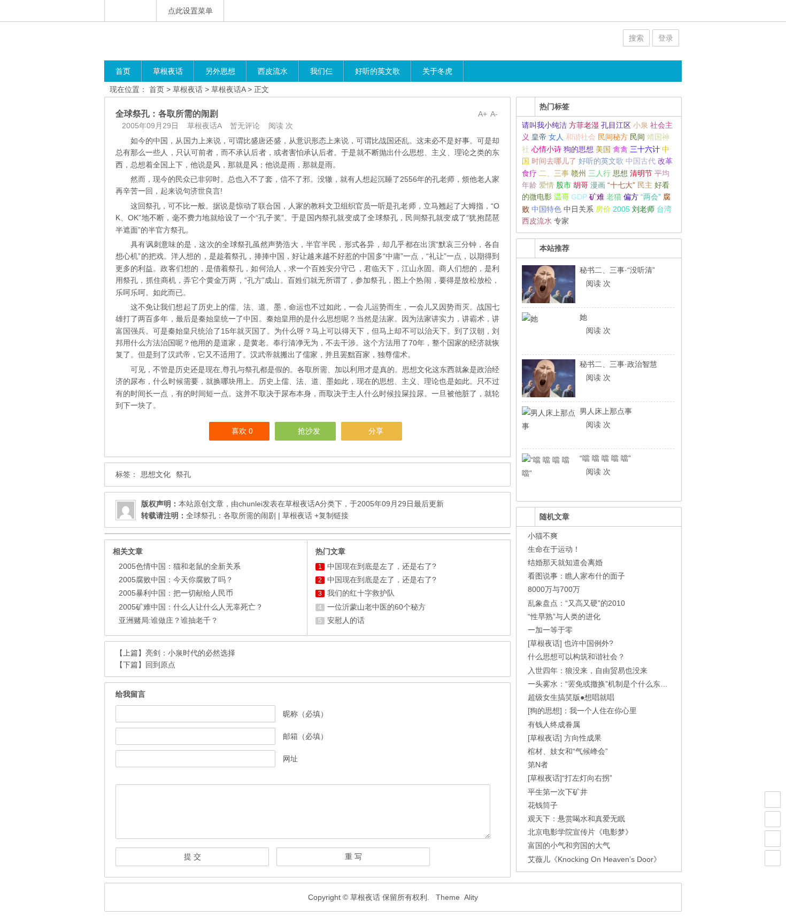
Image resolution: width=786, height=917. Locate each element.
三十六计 (645, 149)
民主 (644, 185)
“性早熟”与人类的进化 (564, 616)
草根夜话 (168, 71)
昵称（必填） (305, 714)
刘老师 (643, 209)
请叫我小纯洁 (544, 125)
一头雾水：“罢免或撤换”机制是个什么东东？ (601, 684)
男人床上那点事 (606, 411)
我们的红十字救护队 (361, 593)
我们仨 (321, 71)
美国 (603, 149)
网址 (290, 758)
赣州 (578, 173)
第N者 (538, 764)
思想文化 (156, 474)
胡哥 (580, 185)
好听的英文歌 (377, 71)
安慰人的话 (346, 620)
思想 (620, 173)
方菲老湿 (584, 125)
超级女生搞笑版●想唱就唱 (571, 697)
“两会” (651, 196)
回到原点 (160, 664)
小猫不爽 (543, 535)
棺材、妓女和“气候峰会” (568, 751)
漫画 (597, 185)
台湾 (664, 209)
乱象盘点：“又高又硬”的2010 (576, 603)
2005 (621, 209)
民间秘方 (613, 137)
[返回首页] (130, 10)
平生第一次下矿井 (558, 792)
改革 (665, 161)
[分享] (773, 819)
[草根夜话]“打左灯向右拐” (570, 778)
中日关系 (579, 209)
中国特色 (546, 209)
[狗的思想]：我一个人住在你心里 (582, 710)
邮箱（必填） (305, 736)
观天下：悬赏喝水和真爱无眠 (576, 818)
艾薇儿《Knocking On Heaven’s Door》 (594, 859)
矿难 (596, 196)
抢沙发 (309, 431)
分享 (375, 431)
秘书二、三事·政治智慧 (618, 364)
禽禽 (620, 149)
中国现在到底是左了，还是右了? (381, 566)
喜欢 (242, 431)
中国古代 (641, 161)
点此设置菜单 (190, 10)
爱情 (546, 185)
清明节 (641, 173)
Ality (471, 897)
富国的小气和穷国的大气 (569, 845)
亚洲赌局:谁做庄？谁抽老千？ (168, 620)
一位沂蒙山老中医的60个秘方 (376, 607)
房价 (603, 209)
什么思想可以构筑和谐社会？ (576, 656)
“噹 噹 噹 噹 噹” (605, 458)
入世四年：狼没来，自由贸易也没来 (588, 670)
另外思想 (220, 71)
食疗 (529, 173)
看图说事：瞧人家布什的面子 (576, 576)
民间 (637, 137)
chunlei (250, 503)
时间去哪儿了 (553, 161)
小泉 (640, 125)
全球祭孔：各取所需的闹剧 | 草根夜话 (249, 515)
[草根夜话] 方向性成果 (565, 738)
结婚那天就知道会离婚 (565, 562)
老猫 (613, 196)
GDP (579, 196)
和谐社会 (581, 137)
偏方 (630, 196)
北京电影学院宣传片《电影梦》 (580, 832)
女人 (556, 137)
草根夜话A (228, 89)
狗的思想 (579, 149)
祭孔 (183, 474)
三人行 (599, 173)
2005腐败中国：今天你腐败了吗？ (176, 579)
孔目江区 (616, 125)
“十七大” (621, 185)
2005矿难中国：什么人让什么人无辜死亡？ (191, 607)
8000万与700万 (554, 589)
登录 (665, 38)
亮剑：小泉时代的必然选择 (190, 653)
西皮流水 (273, 71)
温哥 (561, 196)
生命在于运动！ (554, 549)
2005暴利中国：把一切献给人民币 (176, 593)
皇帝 (538, 137)
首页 (122, 71)
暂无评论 (245, 125)
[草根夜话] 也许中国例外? (570, 643)
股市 (563, 185)
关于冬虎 (437, 71)
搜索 (636, 38)
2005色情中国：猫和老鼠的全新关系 (180, 566)
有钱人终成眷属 (554, 724)
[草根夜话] (168, 41)
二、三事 (554, 173)
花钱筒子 (543, 805)
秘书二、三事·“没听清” (617, 270)
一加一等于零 (550, 630)
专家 (561, 221)
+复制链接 (330, 515)
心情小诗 (546, 149)
